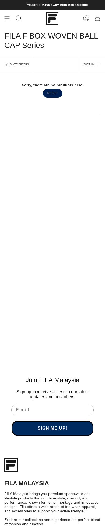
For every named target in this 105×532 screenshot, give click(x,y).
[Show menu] (7, 18)
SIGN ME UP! (52, 428)
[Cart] (97, 18)
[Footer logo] (11, 465)
